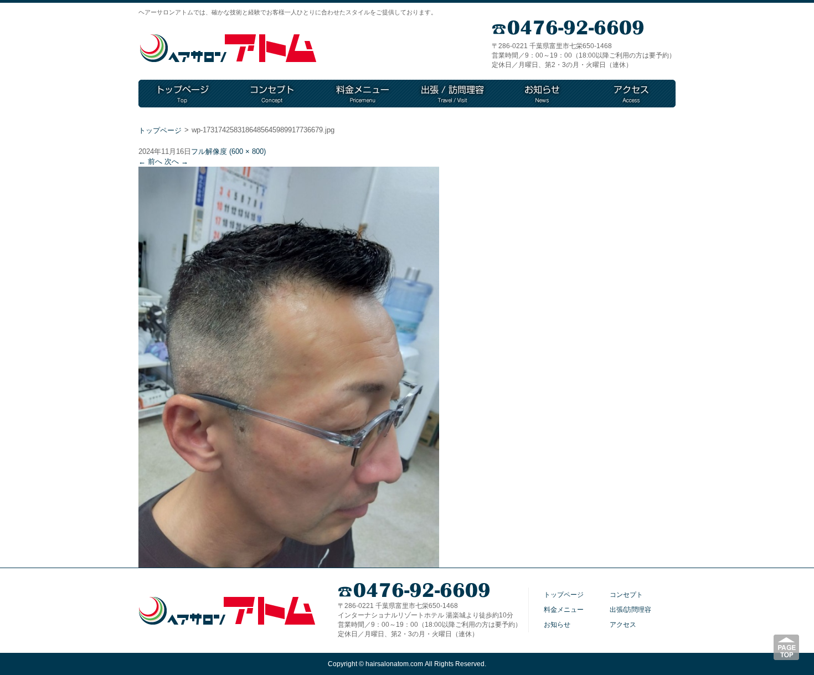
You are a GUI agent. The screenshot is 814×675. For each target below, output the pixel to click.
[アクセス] (631, 93)
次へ (176, 161)
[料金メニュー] (363, 93)
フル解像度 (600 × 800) (228, 151)
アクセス (623, 624)
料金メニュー (564, 610)
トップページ (160, 130)
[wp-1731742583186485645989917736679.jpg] (288, 563)
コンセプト (626, 595)
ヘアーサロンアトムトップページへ (228, 48)
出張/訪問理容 (630, 610)
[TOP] (183, 93)
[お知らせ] (542, 93)
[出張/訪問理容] (452, 93)
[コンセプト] (273, 93)
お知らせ (557, 624)
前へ (150, 161)
